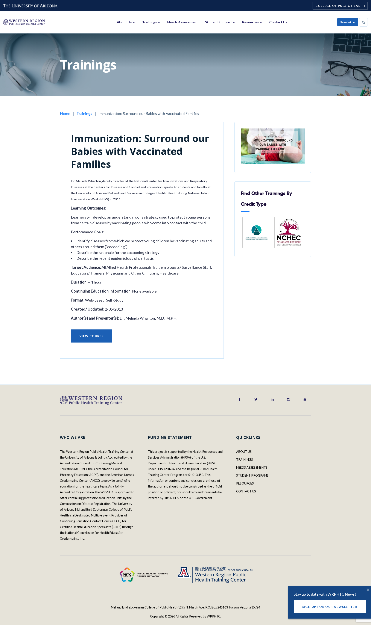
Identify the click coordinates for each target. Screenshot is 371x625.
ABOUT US (244, 451)
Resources (250, 22)
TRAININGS (244, 459)
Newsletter (347, 22)
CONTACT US (246, 491)
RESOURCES (245, 483)
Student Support (218, 22)
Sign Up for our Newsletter (329, 606)
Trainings (149, 22)
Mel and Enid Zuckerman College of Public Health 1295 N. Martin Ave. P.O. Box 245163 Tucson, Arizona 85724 (185, 607)
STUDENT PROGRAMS (252, 475)
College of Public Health (340, 6)
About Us (124, 22)
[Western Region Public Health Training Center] (24, 22)
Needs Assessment (182, 22)
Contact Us (278, 22)
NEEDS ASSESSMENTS (252, 467)
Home (65, 113)
